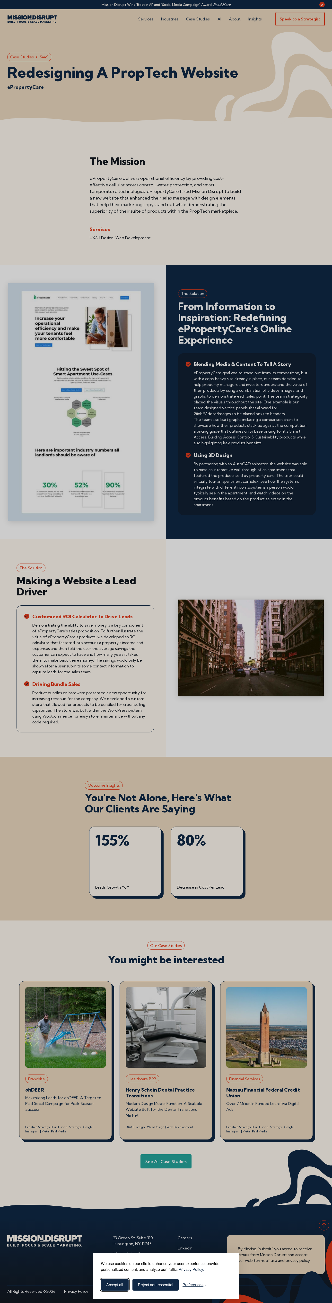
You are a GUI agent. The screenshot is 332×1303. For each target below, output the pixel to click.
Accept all (114, 1284)
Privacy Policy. (191, 1269)
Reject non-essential (155, 1284)
